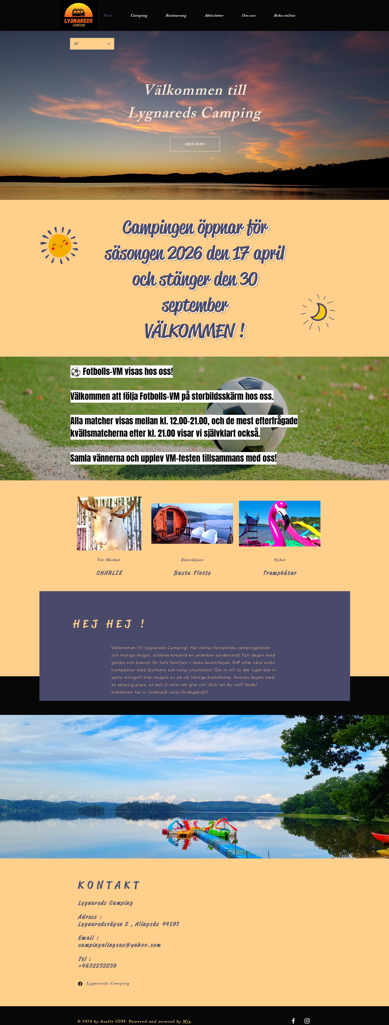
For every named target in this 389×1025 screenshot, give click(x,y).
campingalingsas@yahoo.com (119, 945)
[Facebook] (80, 984)
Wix (187, 1021)
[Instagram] (307, 1020)
